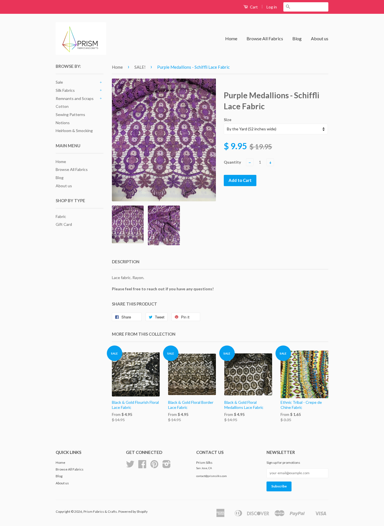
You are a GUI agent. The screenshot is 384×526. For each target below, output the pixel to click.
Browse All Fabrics (265, 38)
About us (319, 38)
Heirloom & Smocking (74, 130)
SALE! (140, 67)
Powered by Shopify (133, 511)
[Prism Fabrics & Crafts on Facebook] (142, 466)
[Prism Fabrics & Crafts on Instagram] (166, 466)
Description (125, 261)
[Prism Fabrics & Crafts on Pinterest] (154, 466)
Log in (271, 7)
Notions (63, 122)
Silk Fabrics (65, 90)
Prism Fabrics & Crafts (100, 511)
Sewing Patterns (70, 114)
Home (231, 38)
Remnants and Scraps (75, 98)
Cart (253, 7)
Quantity (232, 162)
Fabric (61, 216)
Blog (297, 38)
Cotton (62, 106)
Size (227, 119)
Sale (59, 82)
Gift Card (64, 224)
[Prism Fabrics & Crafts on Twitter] (130, 466)
